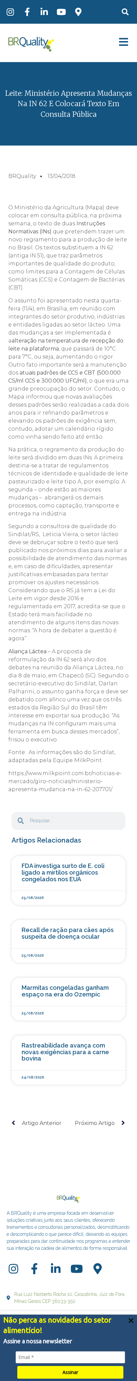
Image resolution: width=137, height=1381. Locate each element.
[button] (125, 12)
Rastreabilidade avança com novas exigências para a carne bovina (65, 1052)
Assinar (70, 1372)
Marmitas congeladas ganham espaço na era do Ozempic (65, 991)
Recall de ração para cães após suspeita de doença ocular (68, 933)
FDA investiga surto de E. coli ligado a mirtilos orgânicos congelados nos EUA (63, 872)
